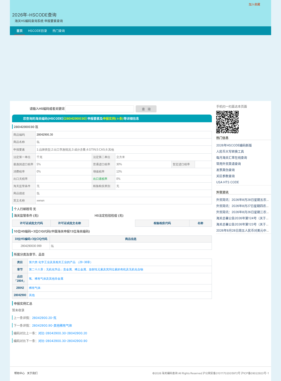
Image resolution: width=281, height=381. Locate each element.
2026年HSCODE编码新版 (234, 145)
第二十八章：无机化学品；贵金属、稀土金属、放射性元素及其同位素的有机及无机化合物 (86, 269)
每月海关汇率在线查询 (231, 157)
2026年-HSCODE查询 (37, 17)
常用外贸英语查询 (228, 163)
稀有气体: (35, 287)
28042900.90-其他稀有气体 (52, 325)
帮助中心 (19, 373)
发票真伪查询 (225, 170)
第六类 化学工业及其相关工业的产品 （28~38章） (61, 262)
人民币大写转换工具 (230, 151)
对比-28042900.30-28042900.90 (62, 341)
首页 (19, 30)
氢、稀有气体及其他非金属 (46, 278)
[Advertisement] (140, 68)
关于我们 (32, 373)
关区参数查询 (225, 176)
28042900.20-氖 (44, 318)
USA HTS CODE (227, 182)
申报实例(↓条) (113, 118)
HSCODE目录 (37, 30)
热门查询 (58, 30)
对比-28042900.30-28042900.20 (62, 333)
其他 (32, 295)
